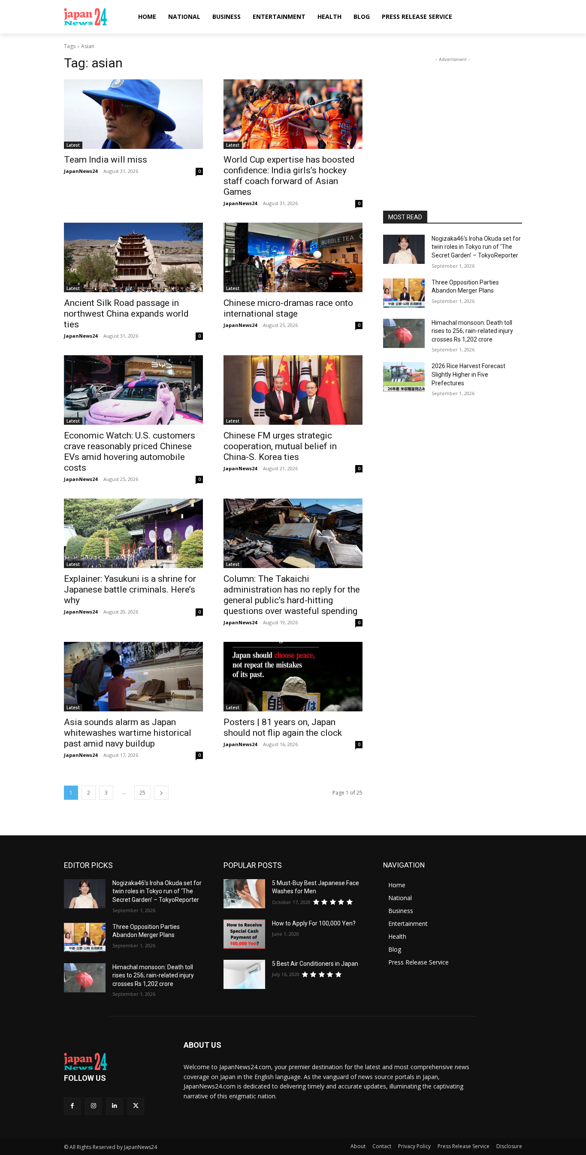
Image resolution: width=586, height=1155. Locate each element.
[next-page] (161, 793)
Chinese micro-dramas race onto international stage (288, 308)
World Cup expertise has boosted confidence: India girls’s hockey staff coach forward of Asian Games (289, 175)
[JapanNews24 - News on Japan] (113, 1061)
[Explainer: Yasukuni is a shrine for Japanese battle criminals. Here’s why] (133, 533)
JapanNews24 (80, 171)
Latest (73, 145)
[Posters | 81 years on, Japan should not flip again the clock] (293, 676)
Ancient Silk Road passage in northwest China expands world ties (126, 314)
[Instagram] (93, 1106)
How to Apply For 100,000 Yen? (314, 923)
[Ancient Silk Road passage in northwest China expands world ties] (133, 257)
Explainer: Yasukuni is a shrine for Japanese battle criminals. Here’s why (130, 589)
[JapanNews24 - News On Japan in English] (94, 16)
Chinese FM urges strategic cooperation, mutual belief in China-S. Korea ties (280, 446)
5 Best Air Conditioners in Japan (315, 963)
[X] (135, 1106)
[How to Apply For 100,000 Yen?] (244, 934)
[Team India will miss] (133, 114)
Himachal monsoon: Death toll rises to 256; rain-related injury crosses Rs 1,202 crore (472, 331)
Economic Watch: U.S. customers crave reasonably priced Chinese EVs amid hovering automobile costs (129, 451)
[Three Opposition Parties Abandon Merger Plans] (404, 293)
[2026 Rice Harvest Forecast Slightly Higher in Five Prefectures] (404, 376)
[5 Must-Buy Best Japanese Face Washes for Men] (244, 893)
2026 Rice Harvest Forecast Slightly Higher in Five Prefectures (468, 374)
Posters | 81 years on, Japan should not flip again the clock (283, 727)
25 (142, 792)
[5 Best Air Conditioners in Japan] (244, 974)
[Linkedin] (114, 1106)
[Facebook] (72, 1106)
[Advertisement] (452, 117)
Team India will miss (105, 159)
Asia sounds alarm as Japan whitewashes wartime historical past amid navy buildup (127, 733)
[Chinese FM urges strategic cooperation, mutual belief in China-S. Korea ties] (293, 390)
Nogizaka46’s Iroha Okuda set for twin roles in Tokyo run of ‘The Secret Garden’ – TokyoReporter (476, 247)
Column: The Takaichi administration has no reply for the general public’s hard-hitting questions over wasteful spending (292, 595)
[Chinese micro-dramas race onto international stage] (293, 257)
